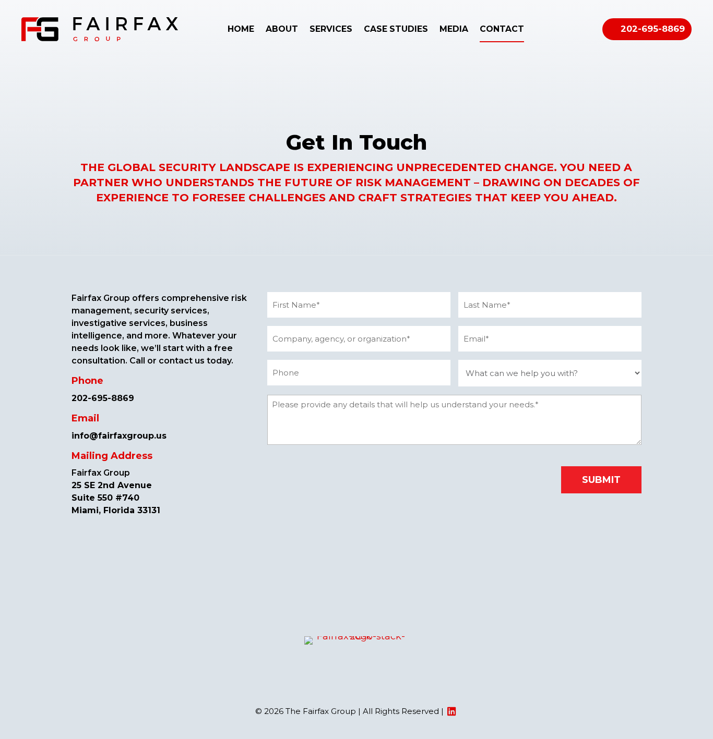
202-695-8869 (653, 28)
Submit (601, 480)
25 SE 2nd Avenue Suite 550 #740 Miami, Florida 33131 (116, 497)
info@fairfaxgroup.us (119, 436)
